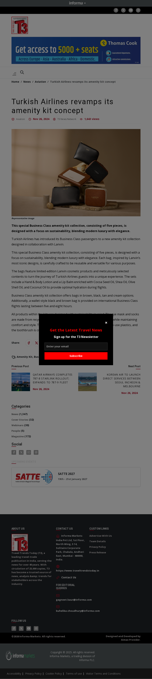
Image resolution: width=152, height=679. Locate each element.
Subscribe (76, 356)
